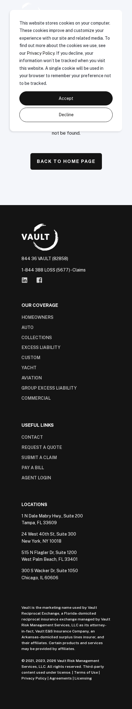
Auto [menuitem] (27, 327)
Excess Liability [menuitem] (40, 347)
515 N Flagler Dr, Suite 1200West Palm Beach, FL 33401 (49, 556)
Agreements (60, 678)
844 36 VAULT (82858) (44, 258)
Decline (66, 114)
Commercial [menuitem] (36, 398)
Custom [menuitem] (30, 357)
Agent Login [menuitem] (36, 477)
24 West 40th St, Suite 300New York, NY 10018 (48, 538)
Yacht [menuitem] (29, 367)
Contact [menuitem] (32, 437)
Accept (66, 98)
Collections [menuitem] (36, 337)
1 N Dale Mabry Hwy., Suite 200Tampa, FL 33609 (52, 519)
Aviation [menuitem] (31, 377)
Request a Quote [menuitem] (41, 447)
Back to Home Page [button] (66, 161)
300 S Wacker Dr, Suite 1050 (49, 570)
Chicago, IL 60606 (39, 577)
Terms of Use (86, 672)
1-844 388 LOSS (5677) (45, 269)
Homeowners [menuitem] (37, 317)
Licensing (83, 678)
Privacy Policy (40, 53)
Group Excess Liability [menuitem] (49, 388)
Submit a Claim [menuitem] (39, 457)
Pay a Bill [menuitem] (32, 467)
